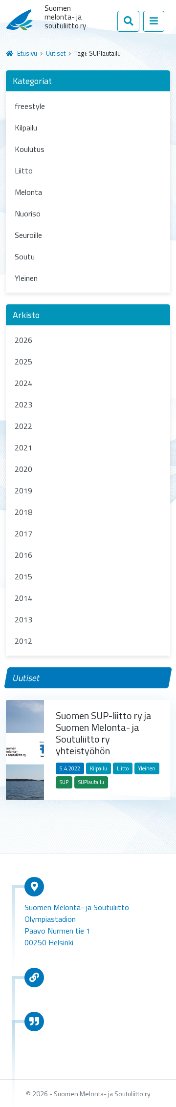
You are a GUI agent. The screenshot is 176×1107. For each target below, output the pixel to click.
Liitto (24, 170)
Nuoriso (28, 213)
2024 (23, 383)
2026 (23, 340)
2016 (23, 555)
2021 (23, 447)
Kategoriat (32, 80)
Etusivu (27, 53)
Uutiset (56, 53)
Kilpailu (26, 127)
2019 (23, 490)
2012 (23, 641)
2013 (23, 619)
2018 (23, 512)
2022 (23, 426)
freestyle (30, 106)
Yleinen (26, 278)
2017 (23, 533)
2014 (23, 598)
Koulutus (29, 149)
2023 (23, 404)
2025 (23, 361)
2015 (23, 576)
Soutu (25, 256)
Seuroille (28, 235)
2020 (23, 469)
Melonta (28, 192)
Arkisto (26, 314)
